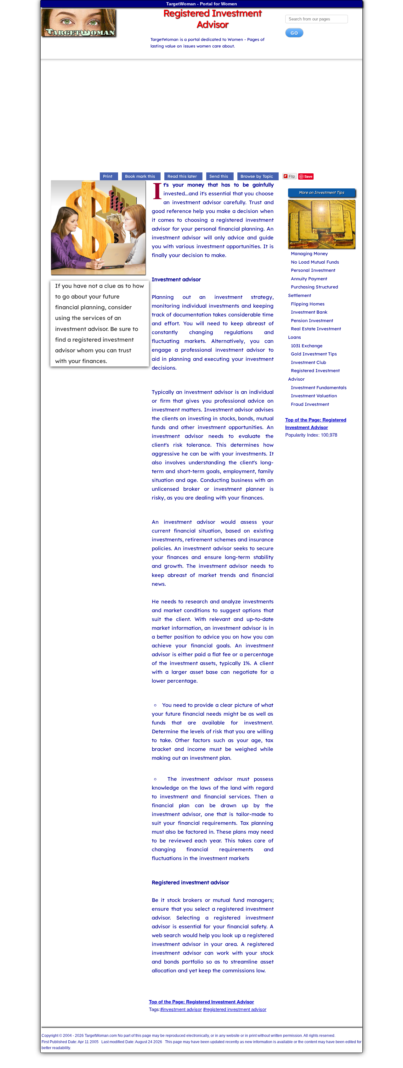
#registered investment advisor (234, 1009)
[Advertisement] (201, 117)
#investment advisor (181, 1009)
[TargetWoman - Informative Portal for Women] (90, 22)
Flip (292, 176)
